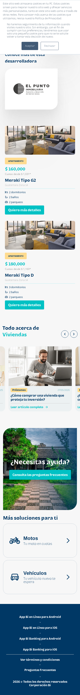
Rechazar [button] (49, 45)
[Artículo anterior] (65, 334)
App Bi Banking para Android (40, 638)
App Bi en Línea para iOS (40, 627)
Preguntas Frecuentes (40, 670)
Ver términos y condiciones (40, 659)
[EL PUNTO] (31, 89)
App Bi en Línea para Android (40, 617)
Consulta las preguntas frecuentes (40, 474)
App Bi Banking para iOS (40, 649)
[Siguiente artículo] (74, 334)
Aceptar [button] (30, 45)
